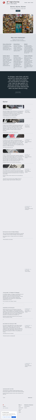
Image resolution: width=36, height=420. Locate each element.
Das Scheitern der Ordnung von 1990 (9, 323)
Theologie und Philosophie (28, 55)
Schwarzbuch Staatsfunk (7, 109)
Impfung (8, 147)
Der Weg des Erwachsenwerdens (9, 123)
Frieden (8, 333)
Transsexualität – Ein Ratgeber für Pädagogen (11, 292)
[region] (9, 415)
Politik (12, 147)
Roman (17, 132)
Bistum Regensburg (5, 236)
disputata (4, 406)
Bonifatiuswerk (4, 316)
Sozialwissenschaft (7, 317)
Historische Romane (17, 44)
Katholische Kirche (14, 175)
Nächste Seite (30, 397)
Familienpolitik (6, 301)
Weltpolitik (12, 333)
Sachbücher (28, 112)
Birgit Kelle (8, 162)
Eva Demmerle (13, 162)
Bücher (26, 112)
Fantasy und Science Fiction (7, 44)
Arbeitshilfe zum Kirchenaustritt (8, 307)
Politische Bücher (16, 55)
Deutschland (4, 175)
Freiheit (6, 147)
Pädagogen (11, 301)
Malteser (4, 317)
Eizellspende (7, 393)
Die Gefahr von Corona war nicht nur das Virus (11, 138)
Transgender (15, 301)
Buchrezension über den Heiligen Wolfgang (11, 231)
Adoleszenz (4, 132)
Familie (16, 162)
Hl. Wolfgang (11, 236)
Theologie (4, 176)
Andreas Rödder (5, 333)
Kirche (17, 175)
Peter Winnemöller (27, 111)
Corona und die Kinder (7, 153)
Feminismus (14, 393)
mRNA (10, 147)
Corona (4, 147)
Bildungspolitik (4, 162)
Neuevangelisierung (20, 175)
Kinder (18, 162)
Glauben (10, 132)
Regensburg (21, 236)
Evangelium (7, 175)
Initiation (12, 132)
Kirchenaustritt (20, 316)
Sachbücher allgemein (6, 55)
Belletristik (25, 44)
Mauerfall (15, 132)
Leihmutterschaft (19, 393)
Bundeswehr (7, 132)
